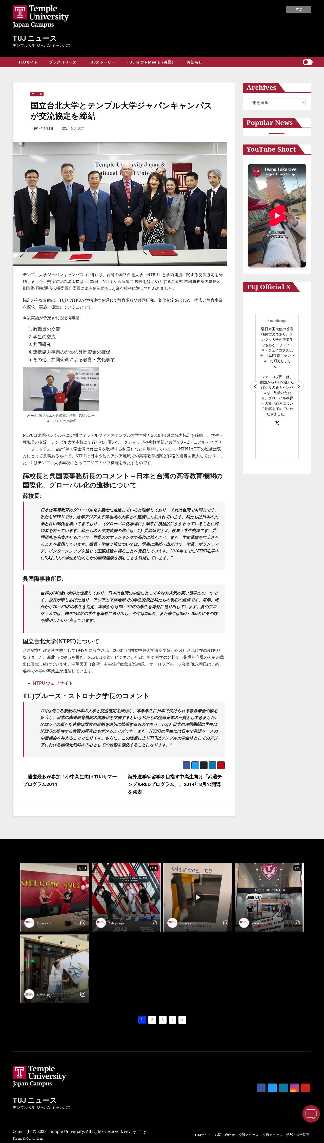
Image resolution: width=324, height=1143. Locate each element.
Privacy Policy (135, 1131)
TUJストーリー (101, 62)
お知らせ (194, 62)
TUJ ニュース (35, 38)
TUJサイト (28, 62)
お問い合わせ (225, 1135)
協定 (65, 128)
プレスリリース (63, 62)
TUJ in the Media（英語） (151, 62)
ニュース (37, 94)
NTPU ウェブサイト (53, 683)
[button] (298, 62)
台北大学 (77, 128)
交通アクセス (248, 1135)
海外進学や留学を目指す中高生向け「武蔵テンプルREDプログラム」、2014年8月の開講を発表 (175, 784)
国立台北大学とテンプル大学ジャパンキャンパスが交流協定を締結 (121, 110)
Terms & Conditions (28, 1138)
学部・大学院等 (297, 1135)
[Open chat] (311, 1114)
